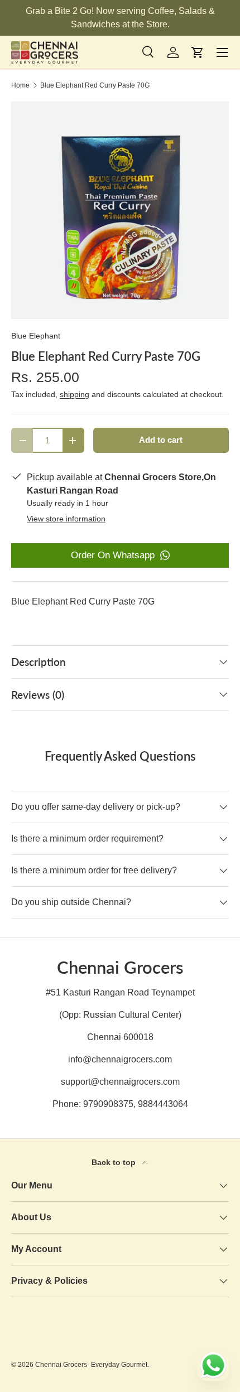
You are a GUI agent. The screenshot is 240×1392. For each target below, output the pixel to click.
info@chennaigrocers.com (120, 1059)
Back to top (115, 1162)
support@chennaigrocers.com (120, 1081)
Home (20, 85)
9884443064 (163, 1104)
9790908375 (108, 1104)
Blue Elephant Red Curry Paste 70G (95, 85)
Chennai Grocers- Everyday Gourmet (91, 1365)
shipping (74, 394)
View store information (66, 518)
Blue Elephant (35, 335)
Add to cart (161, 440)
